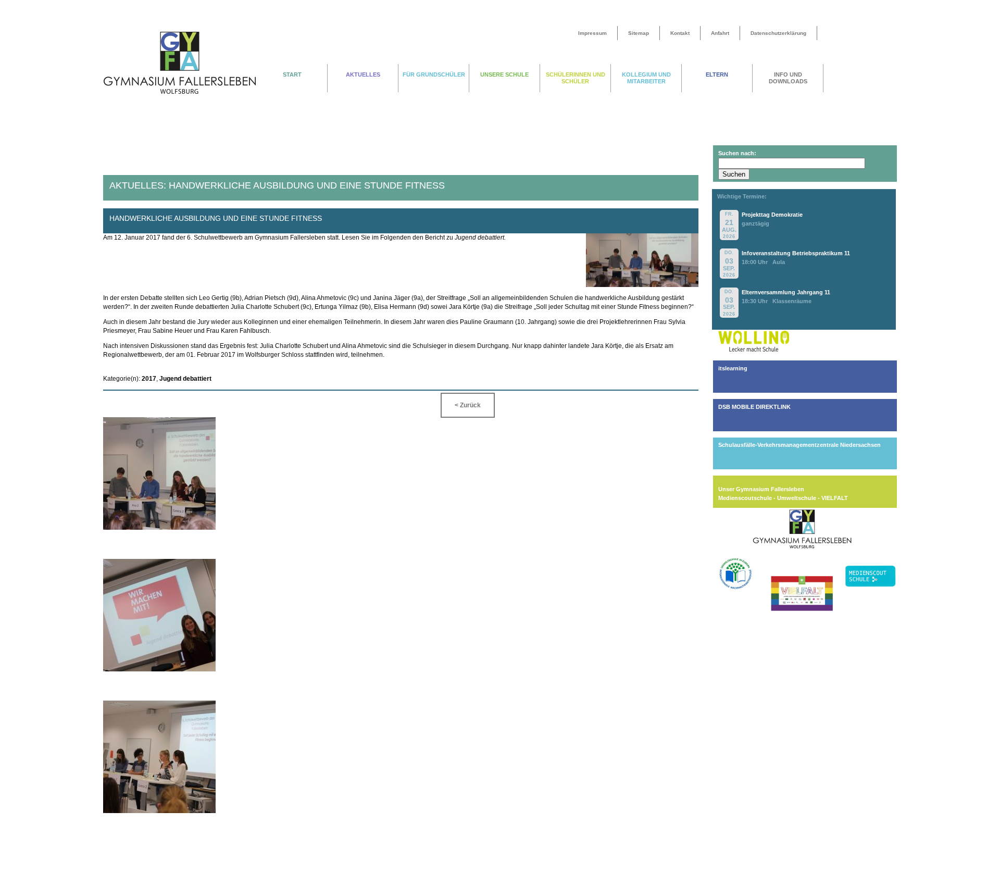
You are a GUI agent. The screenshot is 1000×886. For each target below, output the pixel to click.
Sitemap (638, 33)
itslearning (732, 368)
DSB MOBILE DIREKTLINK (754, 407)
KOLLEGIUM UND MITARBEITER (646, 77)
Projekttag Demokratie (772, 214)
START (292, 74)
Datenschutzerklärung (778, 33)
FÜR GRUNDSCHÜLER (434, 74)
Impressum (592, 33)
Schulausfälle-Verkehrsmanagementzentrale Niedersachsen (799, 445)
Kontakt (680, 33)
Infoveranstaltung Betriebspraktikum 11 (796, 253)
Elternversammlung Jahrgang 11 (786, 292)
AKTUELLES (363, 74)
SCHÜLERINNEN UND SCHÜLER (575, 77)
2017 (149, 378)
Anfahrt (720, 33)
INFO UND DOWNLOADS (788, 77)
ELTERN (717, 74)
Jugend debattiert (185, 378)
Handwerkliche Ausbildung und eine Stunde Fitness (215, 218)
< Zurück (468, 405)
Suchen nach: (737, 153)
